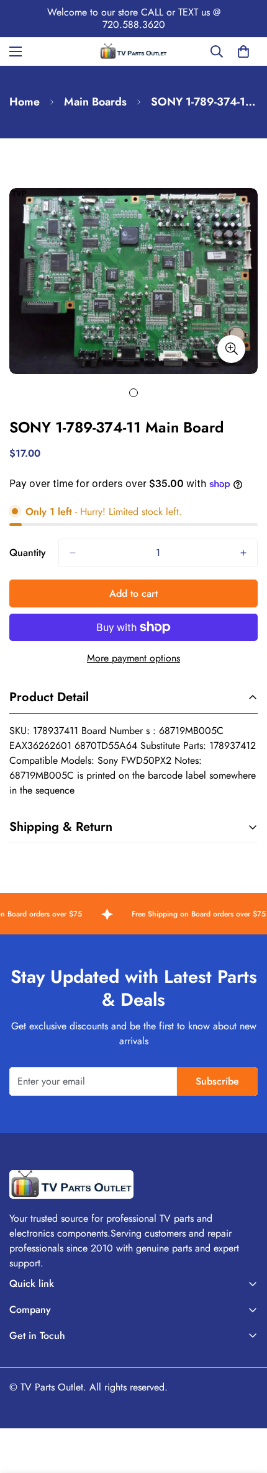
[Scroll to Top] (244, 1407)
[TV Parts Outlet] (133, 51)
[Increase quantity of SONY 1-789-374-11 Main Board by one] (243, 552)
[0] (243, 51)
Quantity (27, 552)
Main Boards (95, 102)
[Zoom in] (231, 349)
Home (24, 102)
